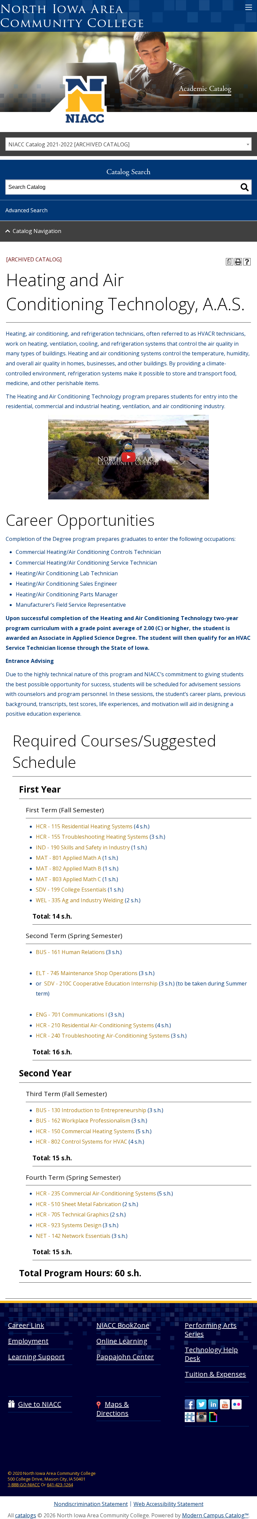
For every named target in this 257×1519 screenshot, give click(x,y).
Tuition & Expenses (215, 1374)
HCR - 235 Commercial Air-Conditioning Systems (96, 1193)
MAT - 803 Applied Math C (68, 879)
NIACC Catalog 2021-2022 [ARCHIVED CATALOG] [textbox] (69, 144)
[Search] (245, 187)
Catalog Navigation (37, 231)
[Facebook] (190, 1404)
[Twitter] (201, 1404)
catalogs (25, 1515)
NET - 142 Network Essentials (73, 1236)
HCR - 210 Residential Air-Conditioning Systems (95, 1025)
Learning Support (36, 1356)
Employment (28, 1341)
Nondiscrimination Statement (91, 1504)
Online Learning (121, 1341)
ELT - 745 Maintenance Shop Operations (87, 973)
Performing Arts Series (211, 1329)
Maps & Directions (112, 1408)
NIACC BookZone (122, 1325)
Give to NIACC (39, 1404)
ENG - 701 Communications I (71, 1014)
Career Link (26, 1325)
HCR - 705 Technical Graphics (72, 1214)
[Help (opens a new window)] (247, 261)
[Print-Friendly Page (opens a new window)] (238, 261)
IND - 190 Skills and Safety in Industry (83, 847)
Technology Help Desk (211, 1354)
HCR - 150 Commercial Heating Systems (85, 1131)
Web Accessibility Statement (168, 1504)
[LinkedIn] (213, 1404)
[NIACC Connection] (190, 1417)
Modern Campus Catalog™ (215, 1515)
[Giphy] (213, 1417)
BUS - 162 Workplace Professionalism (83, 1120)
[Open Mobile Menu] (248, 7)
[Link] (128, 497)
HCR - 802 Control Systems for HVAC (81, 1141)
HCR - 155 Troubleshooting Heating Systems (92, 836)
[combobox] (128, 144)
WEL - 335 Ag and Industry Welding (79, 900)
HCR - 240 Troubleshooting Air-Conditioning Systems (103, 1035)
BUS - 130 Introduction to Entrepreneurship (91, 1110)
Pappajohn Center (125, 1356)
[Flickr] (237, 1404)
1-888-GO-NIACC (24, 1485)
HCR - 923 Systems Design (68, 1225)
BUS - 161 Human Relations (70, 952)
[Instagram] (201, 1417)
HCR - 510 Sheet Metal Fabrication (78, 1204)
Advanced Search (26, 210)
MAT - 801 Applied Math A (68, 857)
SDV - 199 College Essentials (71, 889)
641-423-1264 (60, 1485)
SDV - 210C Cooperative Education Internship (101, 983)
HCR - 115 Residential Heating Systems (84, 826)
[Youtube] (225, 1404)
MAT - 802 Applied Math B (68, 868)
